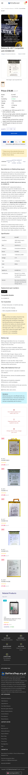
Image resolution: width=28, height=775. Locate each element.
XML (2, 763)
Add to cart (14, 133)
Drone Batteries (4, 716)
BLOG (4, 763)
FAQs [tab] (24, 161)
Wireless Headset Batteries (7, 711)
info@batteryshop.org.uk (12, 760)
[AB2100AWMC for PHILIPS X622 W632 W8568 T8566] (14, 608)
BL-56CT (3, 458)
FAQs (2, 746)
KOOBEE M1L (4, 551)
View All (4, 596)
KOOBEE (16, 8)
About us (3, 726)
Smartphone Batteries (9, 8)
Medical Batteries (4, 719)
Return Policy (4, 736)
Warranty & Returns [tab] (19, 161)
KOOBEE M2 (4, 521)
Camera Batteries (5, 713)
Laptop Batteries (4, 703)
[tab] (2, 84)
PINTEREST (8, 763)
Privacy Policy (4, 738)
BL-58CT (3, 489)
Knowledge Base (4, 744)
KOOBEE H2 (4, 490)
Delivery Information (5, 731)
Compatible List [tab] (8, 161)
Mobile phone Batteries (6, 698)
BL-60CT (3, 549)
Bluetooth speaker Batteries (7, 708)
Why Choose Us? (4, 728)
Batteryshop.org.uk (13, 769)
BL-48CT (4, 291)
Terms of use (4, 741)
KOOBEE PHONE (5, 581)
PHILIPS (5, 617)
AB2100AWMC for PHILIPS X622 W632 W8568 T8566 (13, 619)
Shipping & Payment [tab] (14, 161)
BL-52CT (3, 519)
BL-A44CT (3, 580)
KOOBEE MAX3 (5, 460)
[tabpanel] (14, 68)
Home (2, 8)
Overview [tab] (3, 161)
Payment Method (4, 733)
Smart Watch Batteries (6, 706)
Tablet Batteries (4, 701)
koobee (23, 54)
